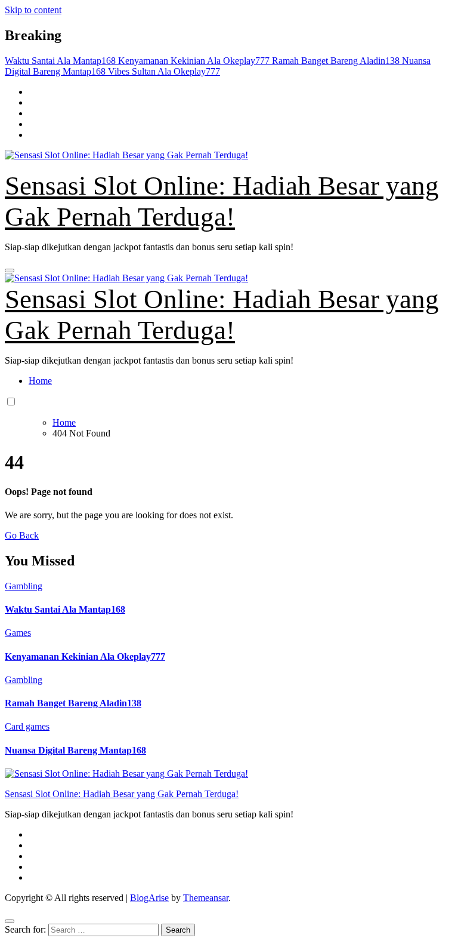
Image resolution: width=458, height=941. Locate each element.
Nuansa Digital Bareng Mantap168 (75, 750)
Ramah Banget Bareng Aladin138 (73, 703)
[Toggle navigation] (9, 270)
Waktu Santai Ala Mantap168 (65, 609)
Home (40, 381)
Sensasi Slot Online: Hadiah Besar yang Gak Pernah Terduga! (122, 794)
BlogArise (149, 898)
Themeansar (205, 898)
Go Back (22, 535)
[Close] (9, 921)
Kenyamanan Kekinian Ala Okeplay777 (85, 656)
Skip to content (33, 10)
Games (18, 633)
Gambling (23, 586)
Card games (27, 726)
